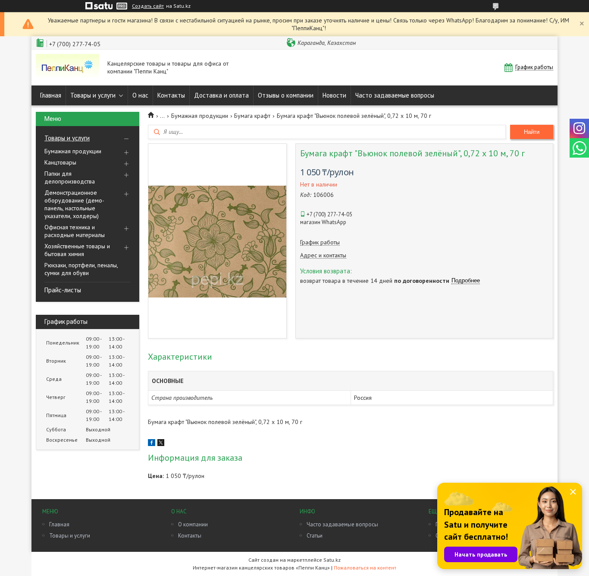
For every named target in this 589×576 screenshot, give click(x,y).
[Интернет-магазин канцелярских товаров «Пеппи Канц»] (67, 67)
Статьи (315, 535)
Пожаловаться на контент (365, 567)
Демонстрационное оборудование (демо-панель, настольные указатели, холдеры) (74, 204)
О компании (193, 524)
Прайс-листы (62, 290)
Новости (334, 95)
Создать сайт (148, 6)
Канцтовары (60, 162)
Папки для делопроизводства (69, 177)
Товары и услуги (93, 95)
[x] (160, 444)
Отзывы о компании (285, 95)
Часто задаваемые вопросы (394, 95)
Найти (531, 132)
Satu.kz (332, 560)
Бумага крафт (252, 116)
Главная (50, 95)
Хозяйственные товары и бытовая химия (77, 250)
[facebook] (151, 444)
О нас (140, 95)
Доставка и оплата (221, 95)
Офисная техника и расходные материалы (74, 231)
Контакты (171, 95)
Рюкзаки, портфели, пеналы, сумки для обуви (81, 269)
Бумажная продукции (72, 151)
